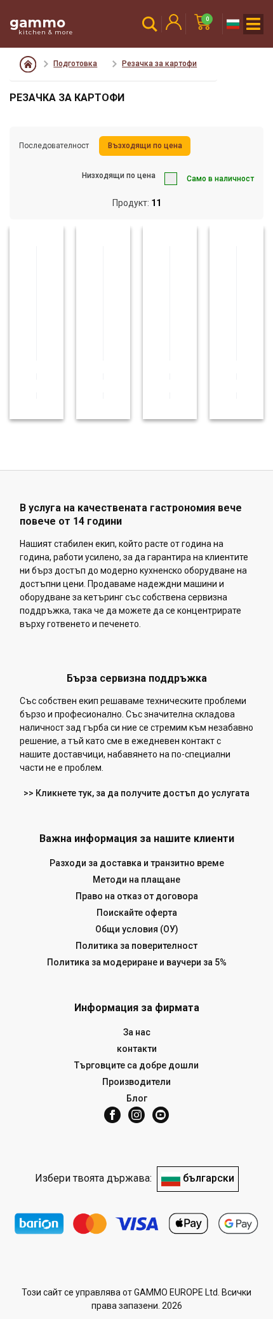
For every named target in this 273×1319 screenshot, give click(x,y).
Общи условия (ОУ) (136, 929)
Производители (136, 1082)
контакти (137, 1049)
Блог (136, 1098)
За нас (136, 1032)
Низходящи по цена (119, 175)
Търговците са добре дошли (136, 1065)
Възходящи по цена (145, 145)
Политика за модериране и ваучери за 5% (137, 962)
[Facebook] (112, 1115)
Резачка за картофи (159, 63)
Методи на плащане (136, 879)
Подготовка (75, 63)
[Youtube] (160, 1115)
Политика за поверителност (136, 946)
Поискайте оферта (137, 913)
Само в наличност (220, 178)
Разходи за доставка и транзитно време (137, 863)
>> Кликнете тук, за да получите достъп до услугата (136, 793)
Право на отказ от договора (137, 896)
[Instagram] (136, 1115)
